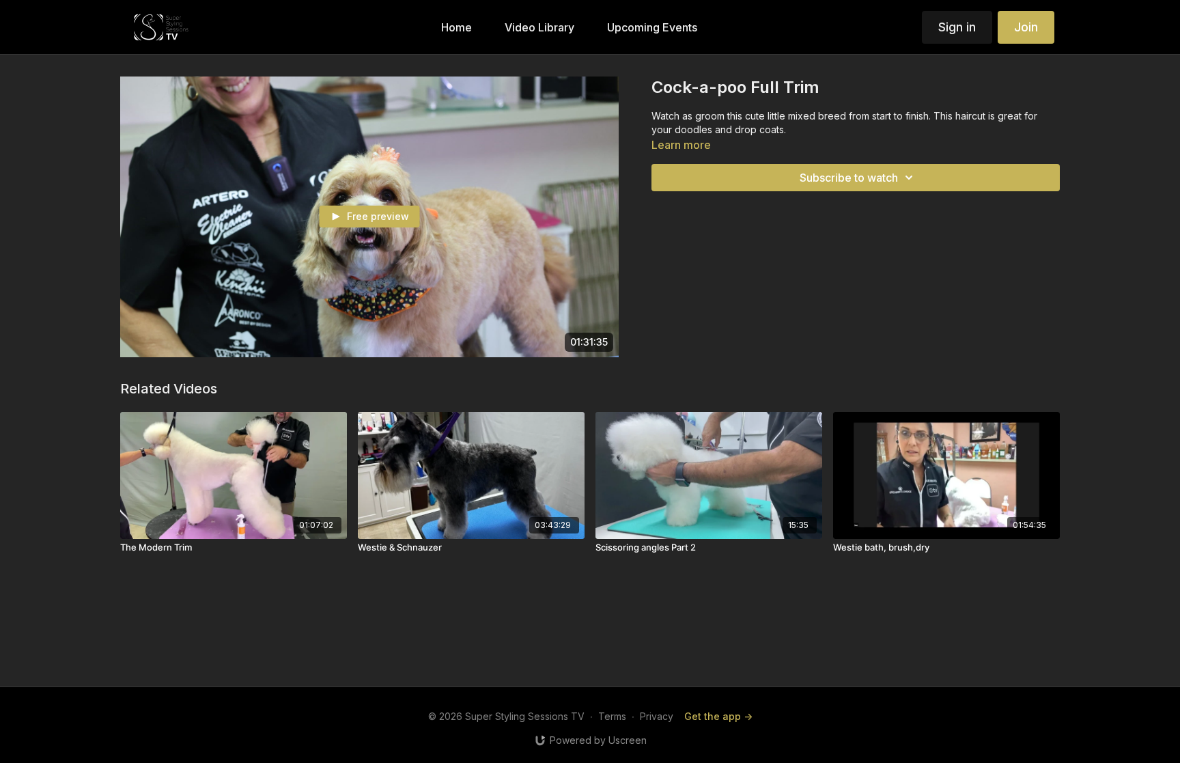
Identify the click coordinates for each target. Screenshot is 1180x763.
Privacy (656, 716)
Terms (612, 716)
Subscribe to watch (849, 177)
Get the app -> (718, 716)
